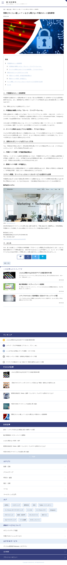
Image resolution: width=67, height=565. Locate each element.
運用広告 (26, 505)
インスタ (29, 510)
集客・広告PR (21, 515)
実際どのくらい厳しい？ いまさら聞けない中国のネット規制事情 (29, 414)
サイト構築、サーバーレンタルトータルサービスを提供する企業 (25, 81)
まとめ (9, 84)
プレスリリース (33, 515)
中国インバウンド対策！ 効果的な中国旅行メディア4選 (21, 356)
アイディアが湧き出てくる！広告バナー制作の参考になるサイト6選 (25, 362)
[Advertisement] (33, 319)
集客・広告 (9, 9)
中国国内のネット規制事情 (14, 63)
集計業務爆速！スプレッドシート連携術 (31, 284)
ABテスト (44, 515)
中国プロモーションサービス (12, 536)
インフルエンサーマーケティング (14, 510)
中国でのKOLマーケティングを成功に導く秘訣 (24, 404)
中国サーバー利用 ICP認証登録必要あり (20, 75)
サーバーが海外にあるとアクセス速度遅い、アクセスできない (26, 69)
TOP (4, 9)
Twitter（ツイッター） (45, 505)
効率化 (6, 505)
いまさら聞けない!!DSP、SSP (11, 440)
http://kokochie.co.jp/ (11, 223)
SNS (34, 505)
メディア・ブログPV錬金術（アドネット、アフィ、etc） (22, 345)
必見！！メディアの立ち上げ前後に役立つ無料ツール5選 (19, 429)
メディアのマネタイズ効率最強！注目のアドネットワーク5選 (38, 295)
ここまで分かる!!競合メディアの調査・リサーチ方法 (20, 351)
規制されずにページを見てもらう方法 (17, 72)
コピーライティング (10, 520)
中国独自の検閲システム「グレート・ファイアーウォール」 (25, 66)
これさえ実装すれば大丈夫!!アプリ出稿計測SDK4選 (35, 273)
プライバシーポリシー (10, 557)
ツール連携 (23, 520)
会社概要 (6, 551)
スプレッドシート (35, 520)
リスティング (16, 505)
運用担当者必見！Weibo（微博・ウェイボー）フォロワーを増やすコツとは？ (32, 393)
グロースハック (9, 515)
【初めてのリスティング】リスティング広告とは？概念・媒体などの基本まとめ (33, 382)
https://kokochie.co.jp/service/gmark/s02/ (14, 239)
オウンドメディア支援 (10, 530)
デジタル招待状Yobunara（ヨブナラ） (15, 546)
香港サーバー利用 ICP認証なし (18, 78)
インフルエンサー (41, 510)
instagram (52, 510)
